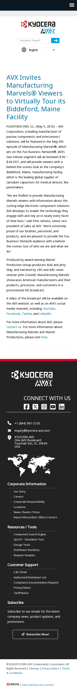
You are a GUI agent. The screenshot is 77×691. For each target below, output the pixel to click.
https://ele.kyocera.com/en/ (38, 684)
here (44, 337)
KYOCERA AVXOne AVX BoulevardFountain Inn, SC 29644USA (31, 442)
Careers (19, 496)
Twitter (27, 314)
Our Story (19, 491)
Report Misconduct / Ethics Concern (35, 517)
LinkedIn (45, 314)
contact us (13, 327)
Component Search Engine (30, 534)
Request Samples (24, 555)
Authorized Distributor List (30, 577)
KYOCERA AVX (38, 27)
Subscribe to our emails (23, 611)
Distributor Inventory (26, 550)
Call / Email (20, 572)
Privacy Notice (22, 587)
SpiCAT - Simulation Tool (29, 539)
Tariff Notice (21, 593)
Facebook (13, 314)
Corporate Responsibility (29, 502)
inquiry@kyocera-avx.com (32, 430)
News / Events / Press (27, 512)
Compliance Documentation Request (36, 582)
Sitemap (34, 668)
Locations (20, 507)
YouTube (49, 308)
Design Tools (22, 545)
